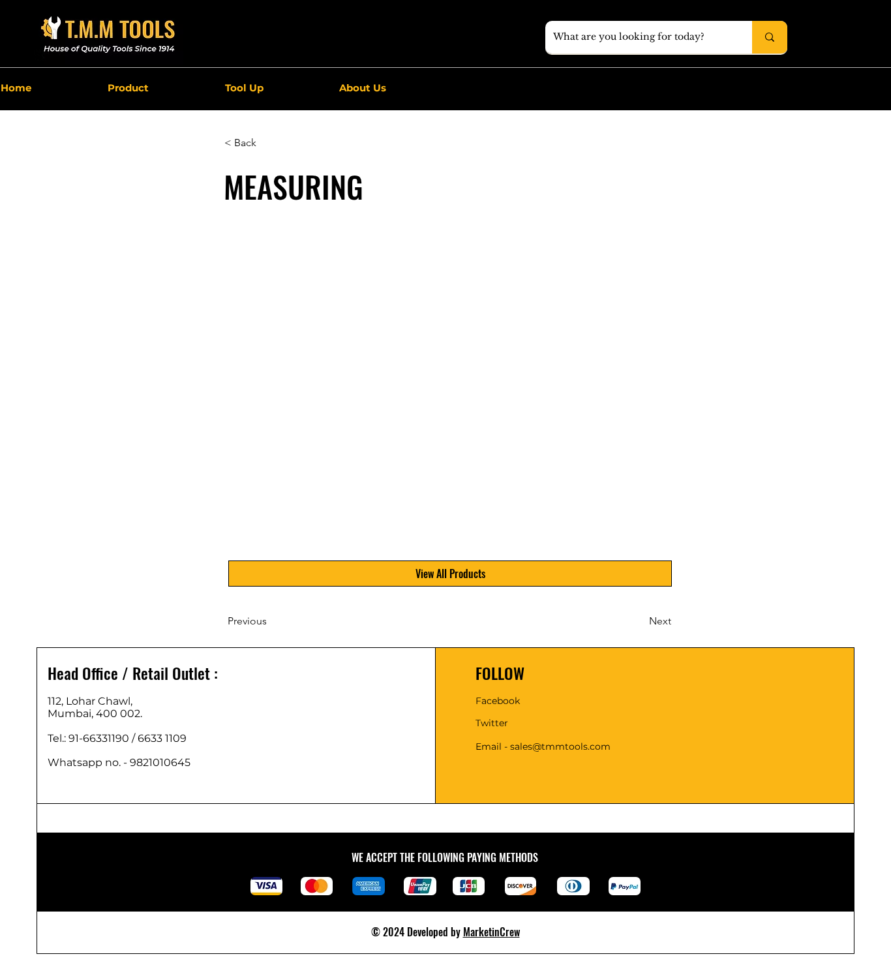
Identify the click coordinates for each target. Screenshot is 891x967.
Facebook (498, 701)
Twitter (492, 723)
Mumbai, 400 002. (95, 713)
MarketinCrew (491, 932)
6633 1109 (165, 738)
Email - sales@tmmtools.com (543, 746)
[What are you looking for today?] (769, 37)
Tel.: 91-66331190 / (93, 738)
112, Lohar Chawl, (90, 701)
